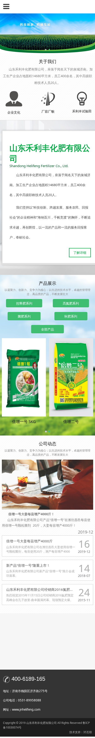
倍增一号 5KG (24, 421)
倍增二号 (71, 421)
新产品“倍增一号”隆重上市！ (28, 565)
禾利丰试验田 (82, 111)
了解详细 (79, 252)
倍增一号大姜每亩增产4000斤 (29, 541)
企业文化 (13, 112)
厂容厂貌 (48, 111)
